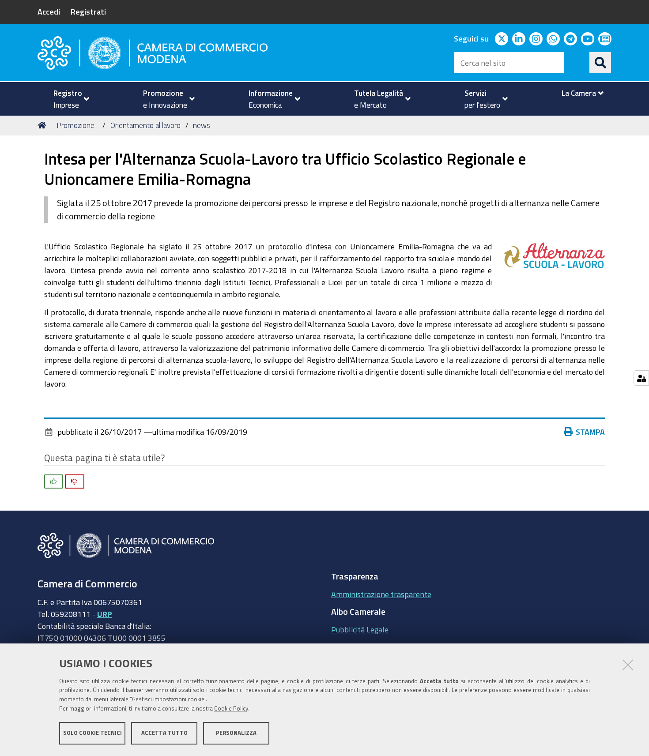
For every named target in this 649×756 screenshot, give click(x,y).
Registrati (88, 11)
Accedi (49, 11)
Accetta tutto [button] (164, 733)
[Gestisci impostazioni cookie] (641, 378)
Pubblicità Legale (360, 629)
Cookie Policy (231, 708)
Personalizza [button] (236, 733)
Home (43, 125)
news (201, 125)
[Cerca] (600, 63)
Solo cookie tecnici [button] (92, 733)
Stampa (590, 432)
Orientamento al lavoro (145, 125)
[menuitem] (67, 99)
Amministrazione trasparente (381, 594)
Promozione (75, 125)
